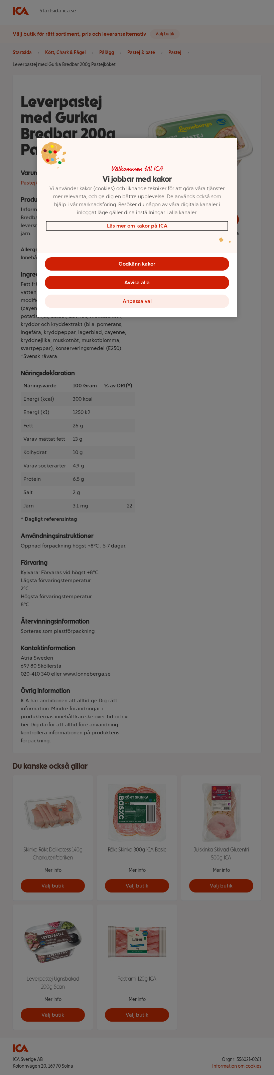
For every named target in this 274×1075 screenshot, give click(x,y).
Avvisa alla (137, 282)
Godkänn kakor (137, 264)
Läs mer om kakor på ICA (137, 226)
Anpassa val (137, 301)
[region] (137, 227)
